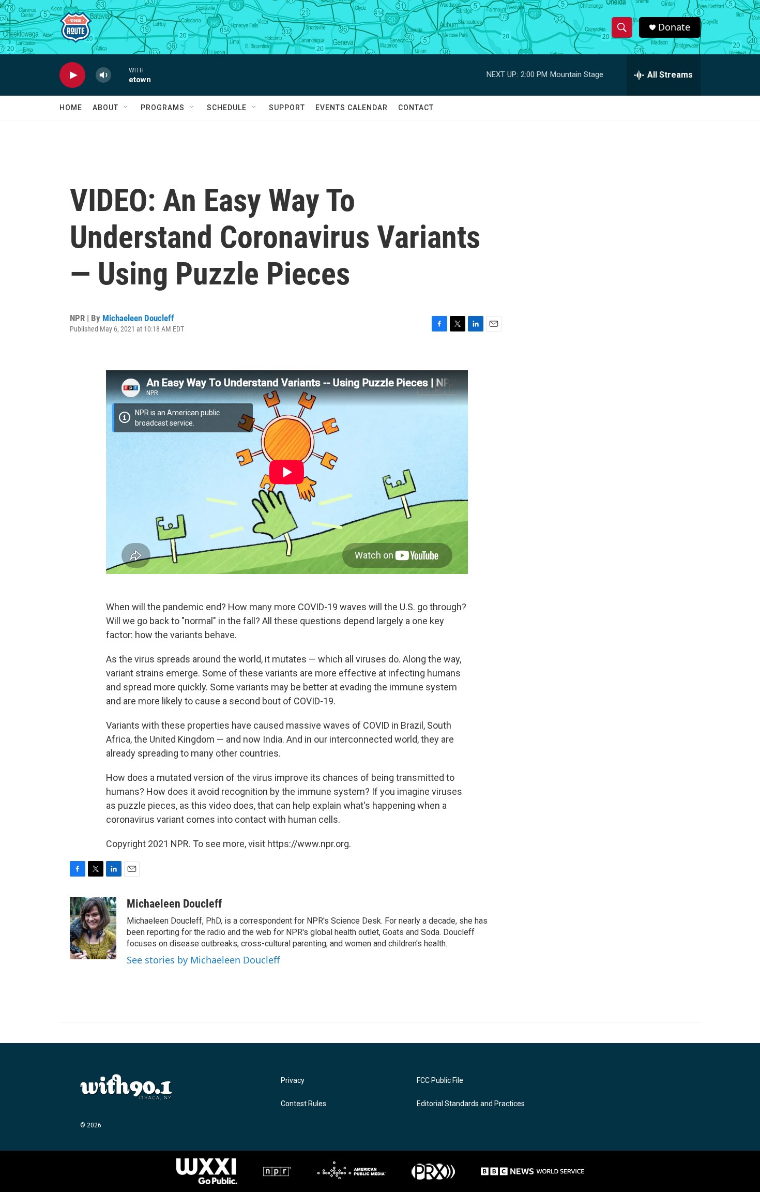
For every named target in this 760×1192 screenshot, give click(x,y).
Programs (163, 107)
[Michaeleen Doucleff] (93, 928)
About (105, 107)
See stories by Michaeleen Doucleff (203, 960)
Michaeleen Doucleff (138, 318)
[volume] (103, 75)
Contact (416, 107)
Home (70, 107)
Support (287, 107)
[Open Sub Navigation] (126, 107)
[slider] (119, 74)
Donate (674, 27)
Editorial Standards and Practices (471, 1104)
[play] (72, 75)
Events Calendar (351, 107)
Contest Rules (303, 1104)
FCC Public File (440, 1080)
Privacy (293, 1080)
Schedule (227, 107)
